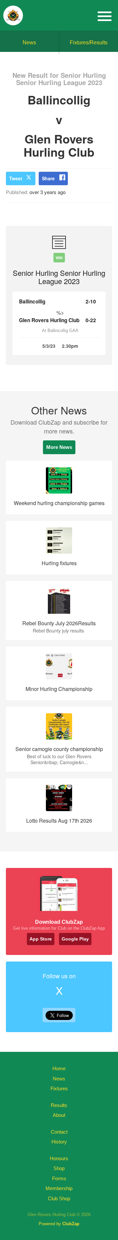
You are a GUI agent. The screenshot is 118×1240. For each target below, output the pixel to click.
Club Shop (59, 1198)
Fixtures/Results (89, 42)
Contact (59, 1132)
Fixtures (59, 1088)
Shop (59, 1168)
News (29, 42)
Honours (59, 1158)
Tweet (15, 178)
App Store (41, 938)
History (59, 1141)
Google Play (75, 938)
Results (59, 1105)
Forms (59, 1178)
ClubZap (70, 1223)
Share (48, 178)
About (59, 1115)
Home (59, 1068)
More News (59, 447)
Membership (59, 1188)
